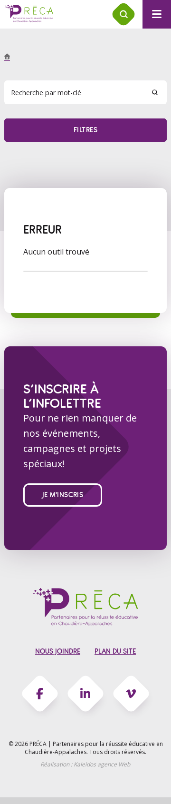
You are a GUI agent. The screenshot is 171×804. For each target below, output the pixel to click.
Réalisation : (85, 764)
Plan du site (115, 651)
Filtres (85, 130)
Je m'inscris (63, 495)
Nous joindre (57, 651)
